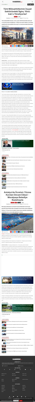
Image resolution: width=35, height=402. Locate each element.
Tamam (21, 400)
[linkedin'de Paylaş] (21, 46)
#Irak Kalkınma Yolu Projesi (7, 148)
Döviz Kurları (25, 375)
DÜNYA (14, 385)
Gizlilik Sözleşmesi (25, 379)
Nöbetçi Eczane (4, 373)
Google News (5, 231)
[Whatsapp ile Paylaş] (23, 46)
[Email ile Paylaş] (24, 46)
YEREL (13, 391)
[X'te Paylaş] (19, 46)
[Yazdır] (26, 46)
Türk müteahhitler (15, 129)
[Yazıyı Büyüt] (32, 46)
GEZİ (3, 391)
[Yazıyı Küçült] (30, 46)
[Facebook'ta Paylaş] (17, 46)
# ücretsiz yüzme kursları (7, 312)
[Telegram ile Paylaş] (13, 46)
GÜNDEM (3, 385)
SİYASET (24, 385)
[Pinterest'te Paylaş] (11, 46)
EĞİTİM (14, 388)
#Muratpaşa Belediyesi (16, 312)
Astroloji (3, 375)
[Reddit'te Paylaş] (15, 46)
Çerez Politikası (15, 379)
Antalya (3, 233)
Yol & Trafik (24, 373)
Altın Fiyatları (14, 375)
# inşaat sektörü (16, 148)
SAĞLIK (3, 388)
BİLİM (24, 388)
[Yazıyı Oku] (28, 46)
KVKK (3, 379)
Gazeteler (14, 373)
